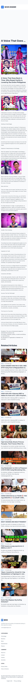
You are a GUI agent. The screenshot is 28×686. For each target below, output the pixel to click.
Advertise (3, 659)
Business (3, 638)
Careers (3, 657)
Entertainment (4, 643)
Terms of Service (5, 668)
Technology (3, 636)
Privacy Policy (4, 666)
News (2, 641)
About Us (3, 652)
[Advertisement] (14, 25)
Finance (3, 646)
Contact (3, 655)
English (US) (9, 681)
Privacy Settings (17, 681)
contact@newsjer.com (6, 627)
